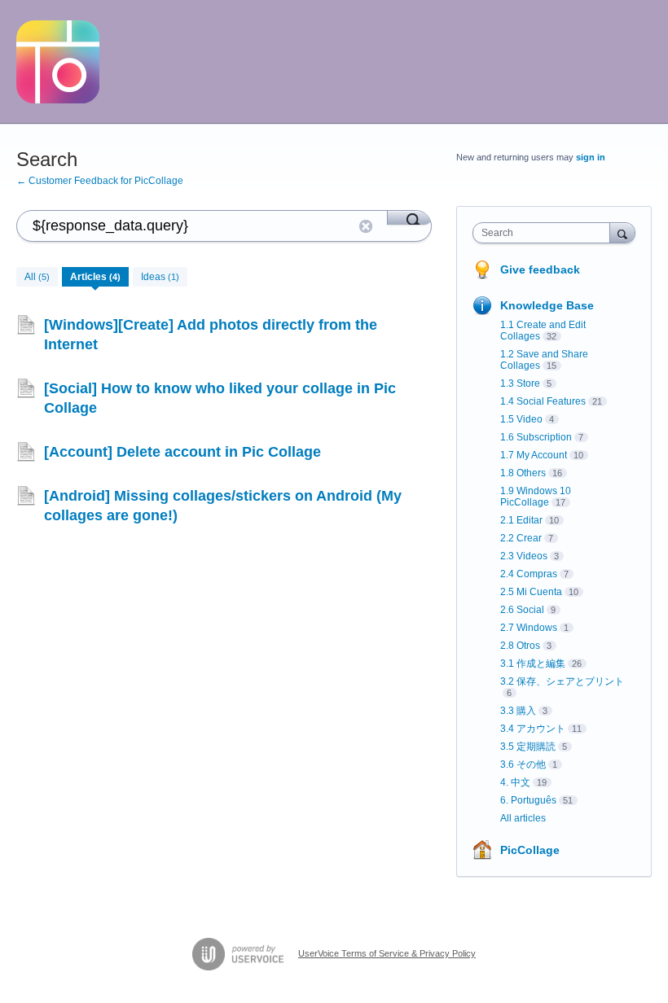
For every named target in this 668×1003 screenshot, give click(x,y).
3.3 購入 (518, 710)
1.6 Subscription (536, 437)
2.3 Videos (523, 556)
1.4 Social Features (543, 401)
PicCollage (530, 849)
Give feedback (540, 269)
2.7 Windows (528, 627)
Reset (366, 226)
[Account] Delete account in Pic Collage (182, 452)
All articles (523, 818)
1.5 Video (521, 419)
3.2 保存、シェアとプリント (562, 681)
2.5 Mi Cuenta (531, 592)
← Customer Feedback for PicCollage (99, 180)
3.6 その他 (523, 764)
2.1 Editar (521, 520)
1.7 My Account (533, 455)
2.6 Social (522, 609)
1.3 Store (520, 383)
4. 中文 (515, 782)
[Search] (409, 217)
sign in (590, 157)
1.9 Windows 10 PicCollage (535, 496)
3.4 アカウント (532, 728)
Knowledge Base (547, 305)
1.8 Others (523, 473)
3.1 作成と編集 (532, 663)
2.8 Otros (520, 645)
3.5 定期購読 (528, 746)
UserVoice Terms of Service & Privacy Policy (387, 953)
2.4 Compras (528, 574)
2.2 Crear (521, 538)
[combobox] (545, 233)
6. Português (528, 800)
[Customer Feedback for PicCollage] (57, 61)
